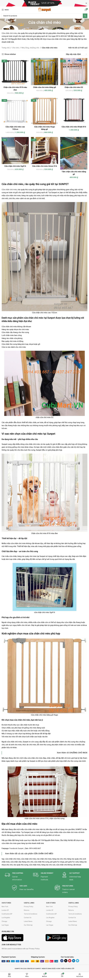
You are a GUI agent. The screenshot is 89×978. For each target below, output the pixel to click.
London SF (5, 910)
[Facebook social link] (61, 960)
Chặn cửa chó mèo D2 (74, 87)
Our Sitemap (28, 925)
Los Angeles (6, 917)
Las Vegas (5, 925)
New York (5, 906)
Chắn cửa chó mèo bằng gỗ (44, 87)
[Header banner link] (41, 3)
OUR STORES (6, 903)
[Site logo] (44, 9)
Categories (43, 27)
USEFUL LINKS (29, 903)
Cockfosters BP (7, 914)
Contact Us (27, 917)
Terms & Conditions (30, 914)
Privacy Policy (28, 906)
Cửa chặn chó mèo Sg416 (15, 166)
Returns (26, 910)
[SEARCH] (85, 16)
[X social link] (65, 960)
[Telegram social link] (77, 960)
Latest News (28, 921)
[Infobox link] (16, 876)
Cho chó (15, 48)
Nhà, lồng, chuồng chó (30, 48)
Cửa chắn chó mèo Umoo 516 (44, 166)
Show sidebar (10, 54)
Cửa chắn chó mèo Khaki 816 (74, 127)
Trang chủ (6, 48)
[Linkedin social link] (73, 960)
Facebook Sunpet (16, 848)
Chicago (4, 921)
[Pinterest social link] (69, 960)
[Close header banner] (86, 3)
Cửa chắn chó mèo (9, 33)
